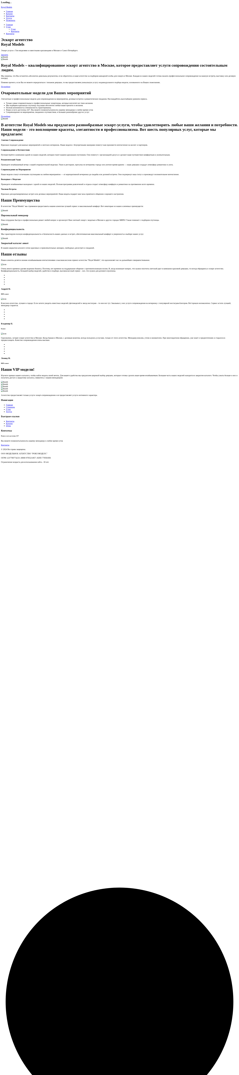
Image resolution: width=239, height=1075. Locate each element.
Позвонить (10, 20)
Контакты (10, 16)
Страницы (10, 407)
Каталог (9, 14)
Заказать (4, 55)
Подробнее (5, 87)
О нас (8, 27)
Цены (8, 426)
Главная (9, 11)
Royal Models (6, 7)
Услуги (9, 18)
